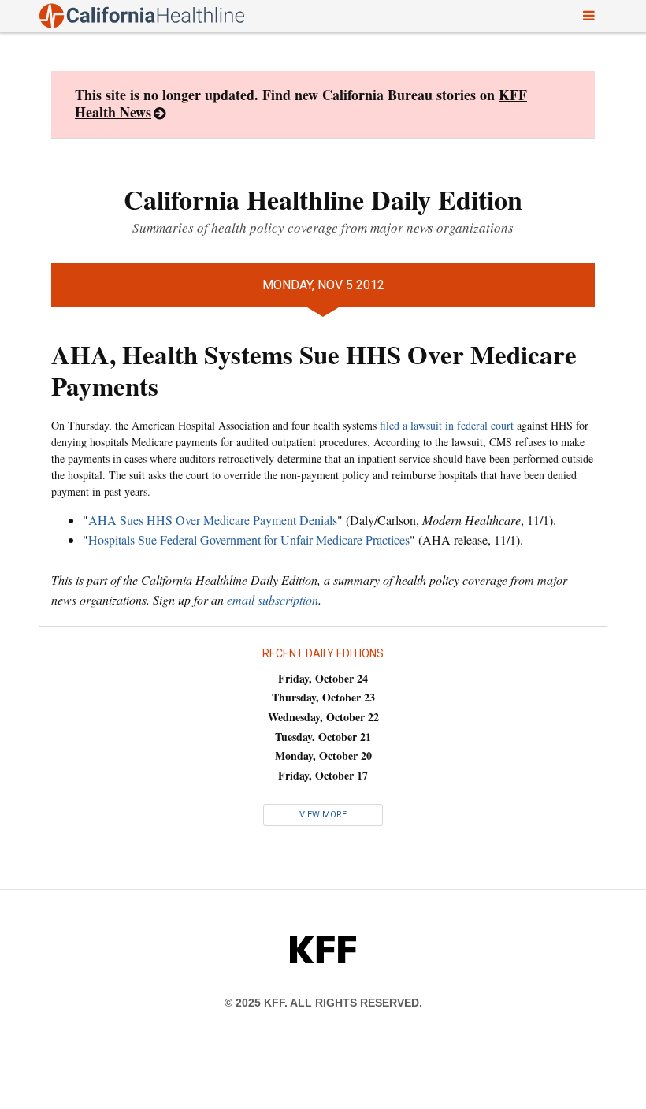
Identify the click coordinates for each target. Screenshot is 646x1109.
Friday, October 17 (323, 775)
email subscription (272, 599)
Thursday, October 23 (323, 697)
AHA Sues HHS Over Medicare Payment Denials (212, 520)
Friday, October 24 (323, 678)
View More (323, 814)
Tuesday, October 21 (323, 736)
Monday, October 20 (323, 755)
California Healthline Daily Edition (323, 199)
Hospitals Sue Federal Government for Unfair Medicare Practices (249, 539)
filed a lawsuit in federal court (447, 425)
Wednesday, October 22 (323, 717)
